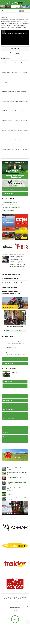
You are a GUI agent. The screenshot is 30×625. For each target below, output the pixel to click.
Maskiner (5, 432)
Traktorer (5, 427)
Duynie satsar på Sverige (8, 204)
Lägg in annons (7, 386)
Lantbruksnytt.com (15, 600)
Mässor (5, 413)
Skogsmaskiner (7, 441)
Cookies (15, 610)
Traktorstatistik (7, 400)
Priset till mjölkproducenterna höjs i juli (16, 497)
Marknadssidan (7, 404)
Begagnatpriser (7, 395)
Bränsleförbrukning (8, 409)
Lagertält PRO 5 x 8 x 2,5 (17, 373)
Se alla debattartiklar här (16, 266)
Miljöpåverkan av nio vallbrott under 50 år (17, 472)
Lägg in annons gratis (8, 363)
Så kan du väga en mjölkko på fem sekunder (17, 493)
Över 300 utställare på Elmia (14, 477)
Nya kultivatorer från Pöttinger (9, 202)
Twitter (18, 53)
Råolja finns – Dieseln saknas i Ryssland (16, 482)
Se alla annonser (7, 359)
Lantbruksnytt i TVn (8, 193)
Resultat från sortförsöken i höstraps (11, 207)
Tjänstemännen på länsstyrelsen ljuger (16, 467)
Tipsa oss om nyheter (8, 189)
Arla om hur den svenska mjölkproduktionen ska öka (14, 213)
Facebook (12, 52)
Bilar (4, 436)
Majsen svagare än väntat (8, 210)
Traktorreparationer (8, 418)
